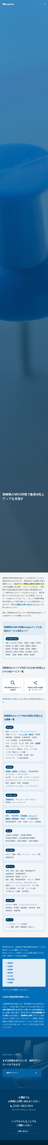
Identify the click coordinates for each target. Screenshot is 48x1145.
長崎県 (10, 969)
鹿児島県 (11, 979)
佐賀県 (10, 966)
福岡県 (10, 963)
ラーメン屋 (23, 734)
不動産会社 (10, 799)
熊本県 (10, 973)
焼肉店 (31, 734)
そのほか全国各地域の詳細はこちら (15, 997)
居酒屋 (37, 743)
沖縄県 (10, 982)
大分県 (10, 976)
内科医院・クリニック (29, 816)
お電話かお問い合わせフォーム (19, 1021)
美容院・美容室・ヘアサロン (16, 771)
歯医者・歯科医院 (12, 819)
